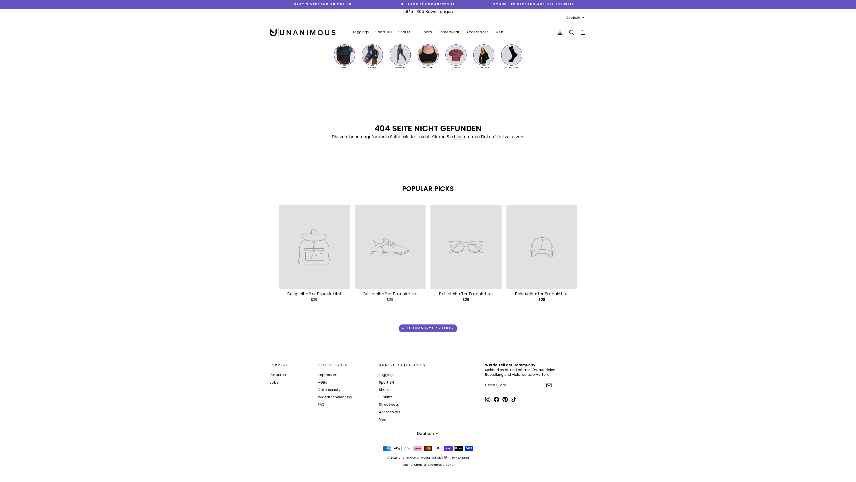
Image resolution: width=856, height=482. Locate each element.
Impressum (327, 374)
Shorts (404, 32)
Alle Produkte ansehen (428, 328)
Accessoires (477, 32)
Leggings (361, 32)
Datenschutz (329, 389)
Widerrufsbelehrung (335, 397)
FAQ (321, 404)
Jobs (274, 382)
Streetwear (449, 32)
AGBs (322, 382)
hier (458, 136)
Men (499, 32)
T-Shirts (424, 32)
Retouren (278, 374)
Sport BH (383, 32)
